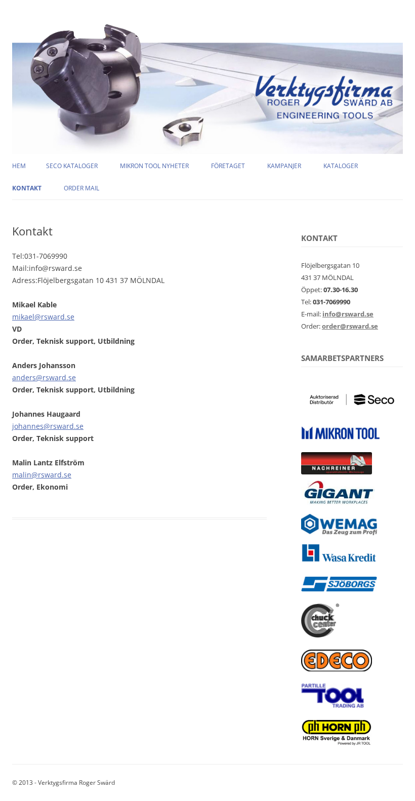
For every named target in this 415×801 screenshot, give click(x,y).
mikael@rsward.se (43, 317)
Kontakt (27, 188)
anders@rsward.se (44, 377)
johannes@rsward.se (48, 426)
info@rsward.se (348, 313)
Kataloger (340, 166)
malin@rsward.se (41, 474)
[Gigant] (338, 503)
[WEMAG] (339, 532)
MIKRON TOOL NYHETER (154, 166)
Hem (19, 166)
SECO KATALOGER (72, 166)
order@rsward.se (350, 326)
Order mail (81, 188)
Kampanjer (284, 166)
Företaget (228, 166)
